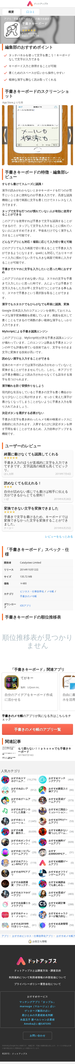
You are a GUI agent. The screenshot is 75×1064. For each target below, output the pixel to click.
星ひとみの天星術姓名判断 (37, 1015)
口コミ (30, 12)
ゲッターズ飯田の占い (38, 1010)
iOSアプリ (25, 605)
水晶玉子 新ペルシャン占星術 (37, 1019)
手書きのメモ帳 (28, 596)
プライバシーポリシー (27, 984)
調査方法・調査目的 (49, 970)
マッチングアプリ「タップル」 (37, 1002)
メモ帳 (50, 591)
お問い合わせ (37, 1035)
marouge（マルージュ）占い (37, 1006)
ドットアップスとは (26, 970)
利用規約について (19, 977)
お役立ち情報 (39, 941)
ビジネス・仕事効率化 (32, 591)
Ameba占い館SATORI (37, 1023)
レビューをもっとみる (59, 536)
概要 (11, 12)
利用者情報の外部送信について (48, 977)
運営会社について (50, 984)
